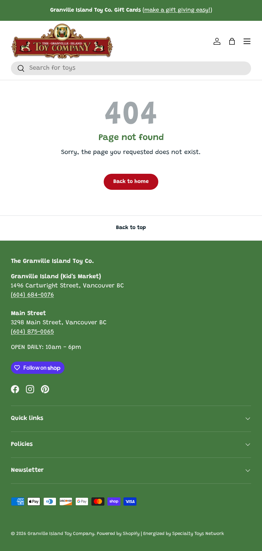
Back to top (131, 227)
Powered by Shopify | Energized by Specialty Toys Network (160, 534)
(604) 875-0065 (32, 332)
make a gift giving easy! (177, 10)
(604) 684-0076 (32, 295)
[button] (231, 41)
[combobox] (131, 68)
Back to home (131, 181)
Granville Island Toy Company (61, 534)
